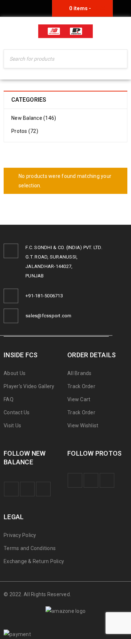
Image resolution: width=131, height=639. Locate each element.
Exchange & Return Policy (34, 561)
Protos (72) (24, 131)
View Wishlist (82, 425)
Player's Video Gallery (29, 386)
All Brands (79, 373)
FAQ (8, 399)
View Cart (78, 399)
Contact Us (17, 412)
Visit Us (12, 425)
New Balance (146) (33, 118)
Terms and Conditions (30, 548)
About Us (14, 373)
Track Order (81, 386)
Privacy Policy (20, 535)
